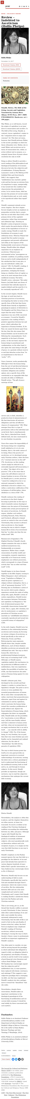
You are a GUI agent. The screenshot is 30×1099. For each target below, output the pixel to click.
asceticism (9, 1050)
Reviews (13, 1055)
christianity (26, 1050)
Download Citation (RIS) (11, 65)
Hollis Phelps (6, 57)
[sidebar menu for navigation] (2, 2)
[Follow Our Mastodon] (26, 6)
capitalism (15, 1050)
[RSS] (28, 6)
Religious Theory (14, 13)
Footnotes (6, 81)
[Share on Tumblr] (19, 1059)
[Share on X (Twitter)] (16, 1059)
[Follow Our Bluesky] (24, 6)
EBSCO (19, 1081)
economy (20, 1050)
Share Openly (6, 1059)
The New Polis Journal (13, 1093)
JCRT (3, 1093)
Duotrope (8, 1083)
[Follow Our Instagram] (22, 6)
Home (3, 13)
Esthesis (11, 1095)
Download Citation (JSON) (11, 69)
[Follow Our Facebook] (19, 6)
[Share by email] (22, 1059)
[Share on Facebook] (13, 1059)
